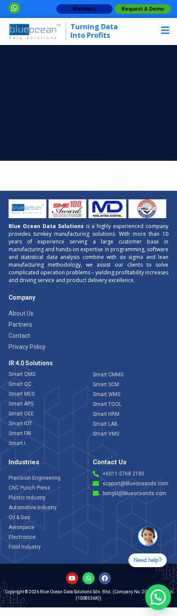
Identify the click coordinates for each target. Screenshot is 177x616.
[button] (146, 30)
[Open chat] (147, 536)
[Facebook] (105, 578)
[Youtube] (72, 578)
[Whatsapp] (88, 578)
